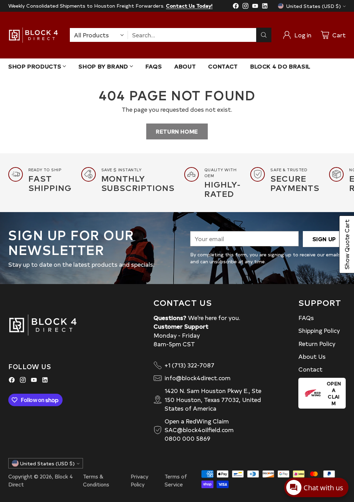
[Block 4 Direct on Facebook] (235, 6)
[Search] (263, 35)
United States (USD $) (313, 6)
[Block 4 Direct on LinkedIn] (264, 6)
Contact (310, 369)
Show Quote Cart (347, 244)
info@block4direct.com (198, 378)
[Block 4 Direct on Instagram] (245, 6)
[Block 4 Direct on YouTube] (255, 6)
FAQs (306, 317)
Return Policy (316, 343)
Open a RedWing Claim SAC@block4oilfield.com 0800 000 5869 (199, 429)
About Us (312, 356)
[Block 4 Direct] (33, 35)
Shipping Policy (319, 330)
